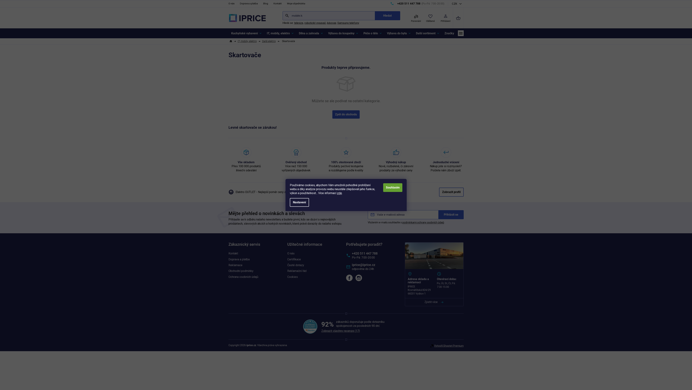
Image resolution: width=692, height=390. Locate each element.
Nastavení (299, 202)
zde (339, 193)
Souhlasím (393, 187)
